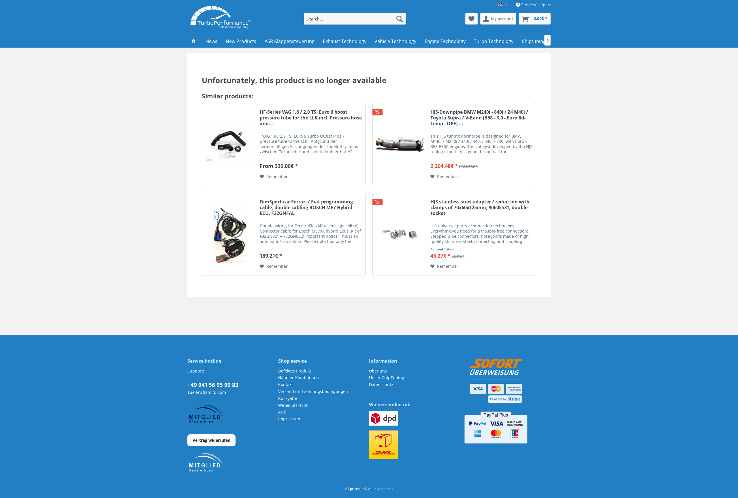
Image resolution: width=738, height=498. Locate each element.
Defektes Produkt (294, 371)
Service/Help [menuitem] (533, 5)
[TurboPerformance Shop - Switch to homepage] (220, 17)
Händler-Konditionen (298, 377)
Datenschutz (381, 384)
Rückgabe (287, 398)
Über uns (378, 371)
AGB (282, 412)
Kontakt (285, 384)
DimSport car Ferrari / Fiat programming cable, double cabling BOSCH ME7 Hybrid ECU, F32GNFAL (306, 207)
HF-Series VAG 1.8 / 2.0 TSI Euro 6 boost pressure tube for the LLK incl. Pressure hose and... (311, 118)
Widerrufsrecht (293, 405)
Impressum (289, 419)
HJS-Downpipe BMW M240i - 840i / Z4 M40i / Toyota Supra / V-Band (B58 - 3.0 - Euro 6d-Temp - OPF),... (479, 118)
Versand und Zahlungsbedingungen (313, 391)
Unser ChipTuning (386, 377)
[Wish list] (471, 19)
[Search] (400, 19)
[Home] (193, 41)
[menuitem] (355, 19)
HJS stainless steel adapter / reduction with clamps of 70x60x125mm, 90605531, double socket (480, 207)
